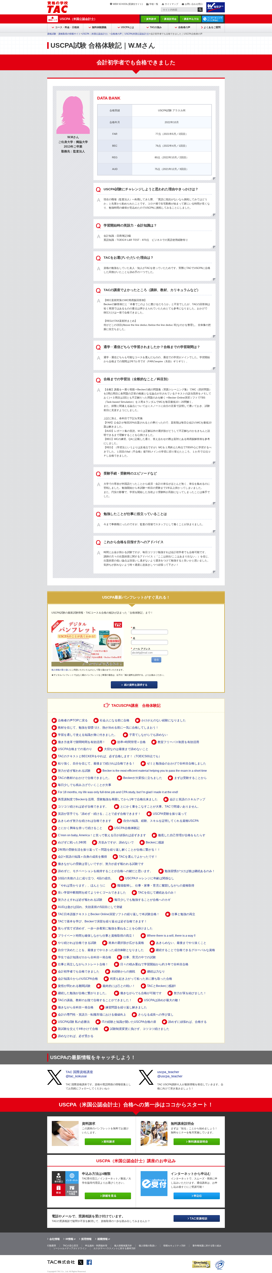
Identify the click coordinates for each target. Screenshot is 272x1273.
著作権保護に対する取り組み (206, 1245)
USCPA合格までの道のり (75, 749)
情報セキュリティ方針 (174, 1245)
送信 (156, 659)
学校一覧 (153, 4)
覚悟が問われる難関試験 (74, 985)
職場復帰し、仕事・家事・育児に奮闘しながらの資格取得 (155, 885)
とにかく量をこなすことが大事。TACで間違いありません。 (160, 806)
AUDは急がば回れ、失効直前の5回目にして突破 (90, 907)
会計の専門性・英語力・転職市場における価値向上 (92, 1014)
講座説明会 (170, 19)
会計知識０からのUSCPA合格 (78, 978)
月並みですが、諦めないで (116, 842)
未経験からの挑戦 (123, 971)
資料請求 (151, 19)
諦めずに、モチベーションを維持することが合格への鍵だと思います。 (105, 871)
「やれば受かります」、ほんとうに (81, 885)
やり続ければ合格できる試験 (77, 942)
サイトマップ (171, 4)
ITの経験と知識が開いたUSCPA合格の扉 (129, 1021)
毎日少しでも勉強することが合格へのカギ (142, 899)
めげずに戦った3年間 (72, 842)
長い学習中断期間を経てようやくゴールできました (92, 892)
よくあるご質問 (212, 27)
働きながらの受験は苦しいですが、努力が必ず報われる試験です (101, 863)
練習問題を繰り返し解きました (126, 1007)
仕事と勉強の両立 (183, 914)
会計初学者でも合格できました (78, 971)
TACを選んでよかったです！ (138, 856)
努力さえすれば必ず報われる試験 (80, 899)
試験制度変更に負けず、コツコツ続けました (139, 1028)
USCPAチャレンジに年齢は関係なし (149, 878)
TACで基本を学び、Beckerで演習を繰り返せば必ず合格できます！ (102, 921)
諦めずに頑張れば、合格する (187, 1021)
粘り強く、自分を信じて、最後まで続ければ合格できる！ (96, 763)
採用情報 (86, 1238)
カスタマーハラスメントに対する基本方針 (114, 1248)
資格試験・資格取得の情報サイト (63, 34)
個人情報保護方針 (123, 1245)
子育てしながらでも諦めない (148, 734)
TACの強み (156, 27)
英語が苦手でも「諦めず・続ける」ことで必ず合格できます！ (99, 813)
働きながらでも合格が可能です (141, 993)
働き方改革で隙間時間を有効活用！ (81, 742)
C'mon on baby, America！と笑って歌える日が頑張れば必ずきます (102, 835)
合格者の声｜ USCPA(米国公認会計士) (130, 34)
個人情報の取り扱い (60, 670)
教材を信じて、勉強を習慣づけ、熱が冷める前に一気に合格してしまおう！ (108, 727)
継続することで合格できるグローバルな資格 (185, 950)
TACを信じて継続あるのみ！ (157, 892)
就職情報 (102, 1238)
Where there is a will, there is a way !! (171, 935)
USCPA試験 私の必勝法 (74, 1021)
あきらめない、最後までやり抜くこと (181, 942)
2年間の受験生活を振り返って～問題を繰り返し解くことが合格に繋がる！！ (109, 849)
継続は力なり (156, 971)
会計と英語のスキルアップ (187, 799)
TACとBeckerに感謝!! (161, 985)
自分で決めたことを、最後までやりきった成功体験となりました (101, 950)
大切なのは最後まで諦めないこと (126, 749)
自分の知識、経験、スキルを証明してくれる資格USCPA (161, 820)
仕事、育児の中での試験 (139, 957)
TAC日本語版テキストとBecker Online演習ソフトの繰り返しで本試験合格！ (108, 914)
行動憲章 (51, 1245)
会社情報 (54, 1238)
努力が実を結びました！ (190, 993)
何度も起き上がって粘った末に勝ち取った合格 (141, 978)
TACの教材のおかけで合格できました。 (84, 777)
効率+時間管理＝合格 (131, 742)
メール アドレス (140, 648)
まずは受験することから (190, 777)
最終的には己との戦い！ (119, 985)
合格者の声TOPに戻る (73, 720)
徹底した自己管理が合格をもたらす (181, 835)
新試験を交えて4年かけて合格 (78, 1028)
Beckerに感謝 (155, 842)
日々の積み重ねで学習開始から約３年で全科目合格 (154, 964)
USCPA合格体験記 (127, 828)
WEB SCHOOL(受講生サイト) (128, 4)
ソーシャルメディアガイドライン (70, 1248)
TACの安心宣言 (70, 1245)
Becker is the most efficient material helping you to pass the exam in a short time (155, 770)
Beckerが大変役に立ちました (142, 777)
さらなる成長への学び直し (156, 1014)
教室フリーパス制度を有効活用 (178, 742)
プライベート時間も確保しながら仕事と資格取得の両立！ (96, 935)
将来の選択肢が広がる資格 (126, 942)
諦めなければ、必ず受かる (75, 1036)
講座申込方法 (191, 19)
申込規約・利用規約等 (96, 1245)
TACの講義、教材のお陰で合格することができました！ (95, 1000)
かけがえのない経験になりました (163, 720)
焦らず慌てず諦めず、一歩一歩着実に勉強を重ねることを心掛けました (105, 928)
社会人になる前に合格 (114, 720)
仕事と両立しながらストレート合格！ (83, 964)
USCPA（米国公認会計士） (78, 19)
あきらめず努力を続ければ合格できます (84, 820)
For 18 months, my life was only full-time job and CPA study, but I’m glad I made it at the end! (118, 792)
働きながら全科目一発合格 (75, 1007)
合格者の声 (184, 27)
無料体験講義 (99, 27)
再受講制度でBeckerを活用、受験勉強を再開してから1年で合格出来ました (108, 799)
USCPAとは (127, 27)
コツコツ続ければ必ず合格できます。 (83, 806)
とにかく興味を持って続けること (80, 828)
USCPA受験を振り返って (170, 813)
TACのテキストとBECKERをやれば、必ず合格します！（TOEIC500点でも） (110, 756)
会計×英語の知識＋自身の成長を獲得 (82, 856)
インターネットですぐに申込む (214, 19)
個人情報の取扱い (148, 1245)
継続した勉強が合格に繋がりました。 (83, 993)
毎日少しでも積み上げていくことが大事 (84, 784)
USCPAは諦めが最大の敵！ (162, 1000)
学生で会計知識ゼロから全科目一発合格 (84, 957)
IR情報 (69, 1238)
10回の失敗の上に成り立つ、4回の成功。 (85, 878)
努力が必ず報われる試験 (74, 770)
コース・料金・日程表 (67, 27)
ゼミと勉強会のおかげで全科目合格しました (176, 763)
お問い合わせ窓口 (194, 4)
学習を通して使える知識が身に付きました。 (87, 734)
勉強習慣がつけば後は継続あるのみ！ (190, 871)
